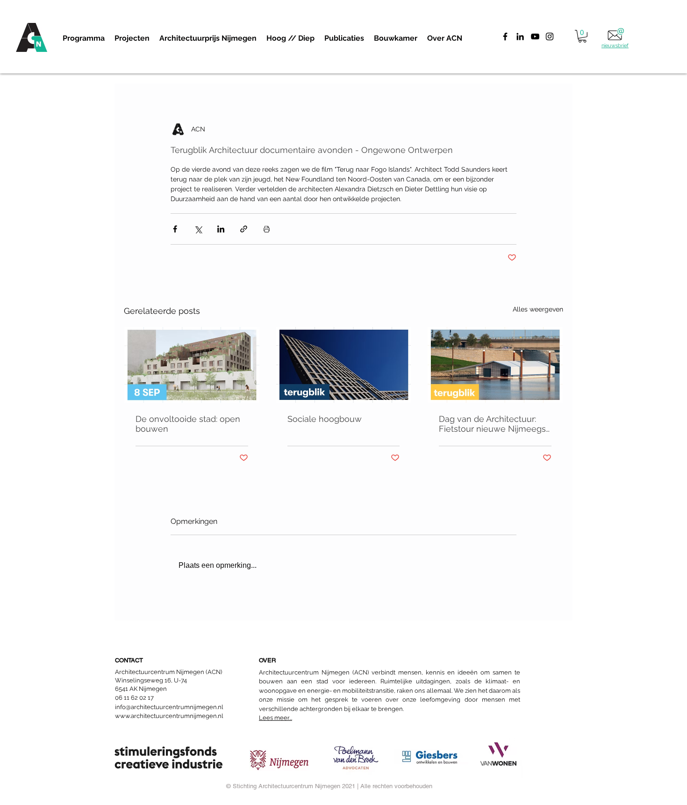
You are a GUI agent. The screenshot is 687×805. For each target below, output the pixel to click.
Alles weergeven (538, 309)
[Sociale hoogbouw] (343, 365)
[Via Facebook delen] (175, 229)
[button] (131, 38)
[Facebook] (505, 36)
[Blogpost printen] (266, 229)
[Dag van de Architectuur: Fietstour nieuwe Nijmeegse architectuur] (495, 365)
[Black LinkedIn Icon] (520, 36)
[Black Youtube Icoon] (535, 36)
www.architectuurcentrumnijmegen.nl (169, 715)
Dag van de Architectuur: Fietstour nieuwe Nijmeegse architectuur (495, 424)
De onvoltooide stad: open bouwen (188, 424)
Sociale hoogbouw (324, 419)
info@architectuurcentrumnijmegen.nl (169, 707)
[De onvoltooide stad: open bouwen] (191, 365)
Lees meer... (275, 717)
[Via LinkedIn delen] (220, 229)
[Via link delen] (243, 229)
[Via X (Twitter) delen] (197, 229)
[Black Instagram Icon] (549, 36)
